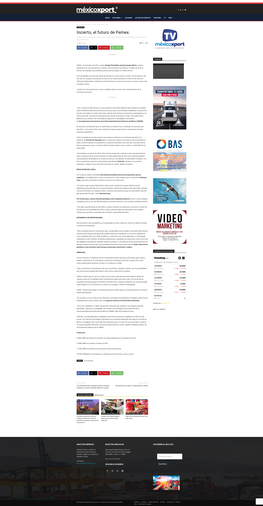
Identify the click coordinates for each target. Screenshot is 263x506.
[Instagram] (180, 10)
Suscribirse (163, 464)
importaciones (86, 24)
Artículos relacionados (85, 395)
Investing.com (165, 303)
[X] (183, 10)
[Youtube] (185, 10)
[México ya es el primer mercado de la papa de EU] (137, 407)
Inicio (78, 24)
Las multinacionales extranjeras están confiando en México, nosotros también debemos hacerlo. (93, 387)
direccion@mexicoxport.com (86, 463)
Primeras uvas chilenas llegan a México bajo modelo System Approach (110, 418)
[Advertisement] (112, 59)
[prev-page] (78, 426)
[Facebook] (178, 10)
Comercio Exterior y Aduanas (84, 413)
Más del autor (99, 395)
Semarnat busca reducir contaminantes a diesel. (132, 386)
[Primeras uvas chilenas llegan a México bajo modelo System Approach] (112, 407)
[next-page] (81, 426)
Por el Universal (88, 360)
